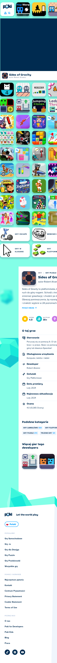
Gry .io (8, 544)
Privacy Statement (13, 596)
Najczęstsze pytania (14, 580)
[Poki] (7, 7)
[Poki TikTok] (7, 652)
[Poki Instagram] (15, 652)
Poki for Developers (14, 627)
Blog (7, 638)
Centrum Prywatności (15, 591)
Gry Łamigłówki (32, 428)
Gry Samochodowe (13, 539)
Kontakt (8, 585)
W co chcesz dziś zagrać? (9, 13)
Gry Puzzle (50, 273)
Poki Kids (9, 632)
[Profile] (5, 13)
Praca (7, 643)
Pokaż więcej (28, 308)
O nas (7, 621)
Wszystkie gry (11, 566)
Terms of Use (11, 608)
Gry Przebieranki (12, 561)
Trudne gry (48, 433)
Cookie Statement (13, 602)
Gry (40, 273)
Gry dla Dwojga (12, 550)
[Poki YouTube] (22, 652)
